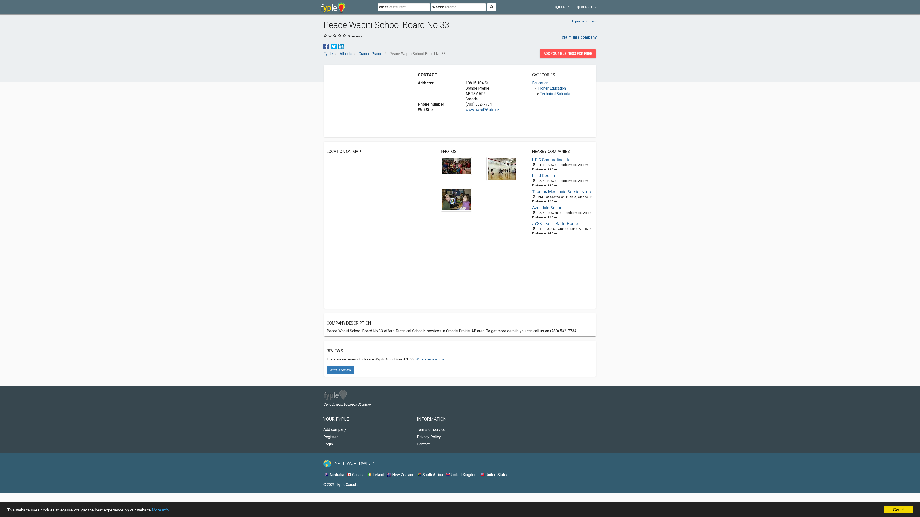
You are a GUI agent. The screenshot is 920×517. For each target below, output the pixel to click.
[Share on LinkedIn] (341, 46)
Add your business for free (568, 54)
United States (496, 474)
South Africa (432, 474)
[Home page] (333, 7)
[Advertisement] (367, 101)
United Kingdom (463, 474)
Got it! (898, 509)
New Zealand (402, 474)
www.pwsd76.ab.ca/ (482, 109)
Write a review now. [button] (430, 359)
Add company (334, 429)
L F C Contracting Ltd (551, 159)
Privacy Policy (429, 437)
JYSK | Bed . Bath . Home (555, 223)
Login (328, 444)
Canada (357, 474)
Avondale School (547, 207)
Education (540, 83)
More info (160, 510)
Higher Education (552, 88)
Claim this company (579, 37)
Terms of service (431, 429)
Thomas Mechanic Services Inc (561, 191)
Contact (423, 444)
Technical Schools (555, 93)
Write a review (340, 370)
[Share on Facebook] (326, 46)
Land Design (543, 175)
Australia (336, 474)
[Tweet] (334, 46)
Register (588, 7)
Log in (564, 7)
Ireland (378, 474)
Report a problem (584, 21)
